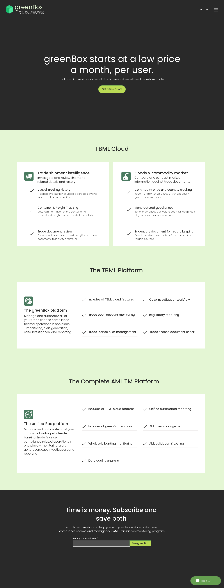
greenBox (29, 7)
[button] (215, 9)
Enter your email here (84, 538)
